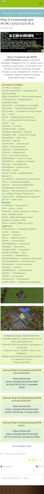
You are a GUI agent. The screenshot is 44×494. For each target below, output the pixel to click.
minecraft (7, 467)
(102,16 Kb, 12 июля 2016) (22, 409)
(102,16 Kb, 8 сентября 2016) (22, 383)
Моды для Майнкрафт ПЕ (15, 454)
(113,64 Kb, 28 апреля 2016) (22, 434)
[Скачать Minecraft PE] (3, 3)
